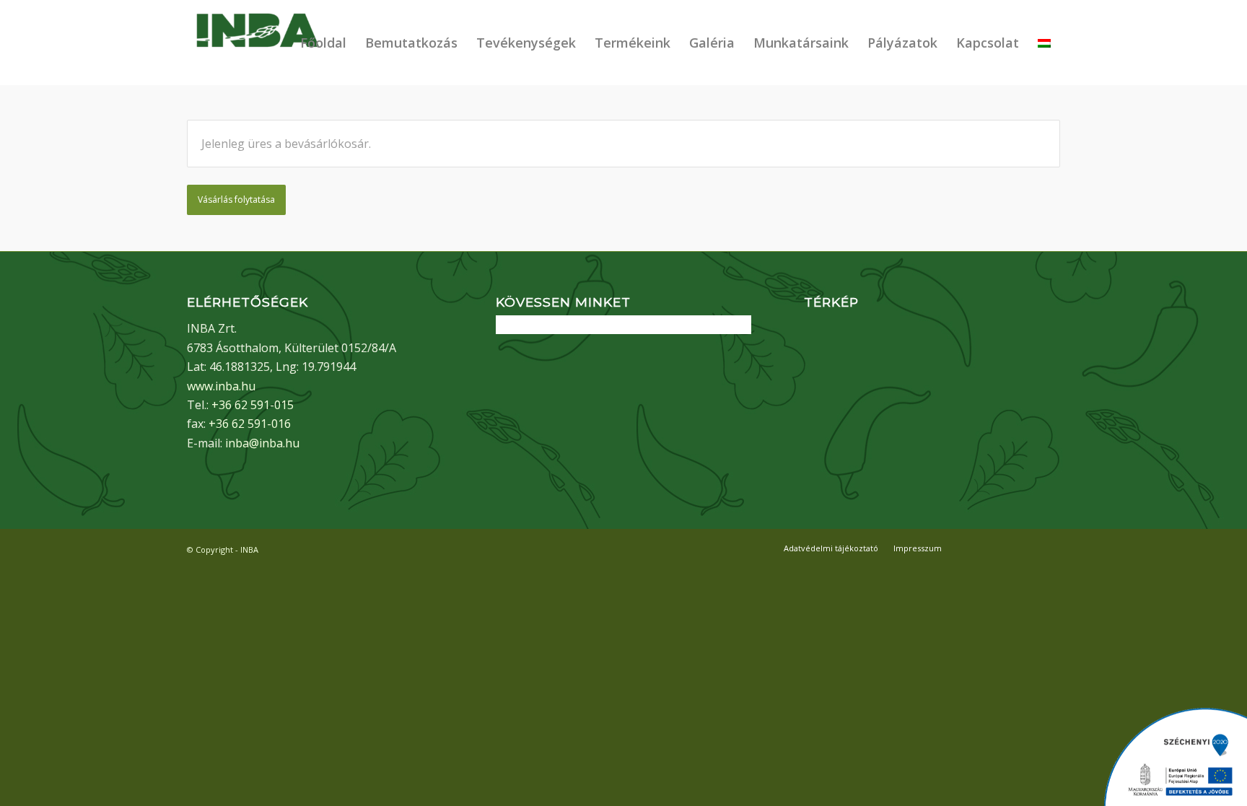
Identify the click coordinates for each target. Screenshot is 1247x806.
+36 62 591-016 (250, 424)
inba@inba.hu (262, 443)
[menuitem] (323, 42)
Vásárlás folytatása (236, 199)
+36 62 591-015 (252, 405)
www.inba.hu (221, 386)
